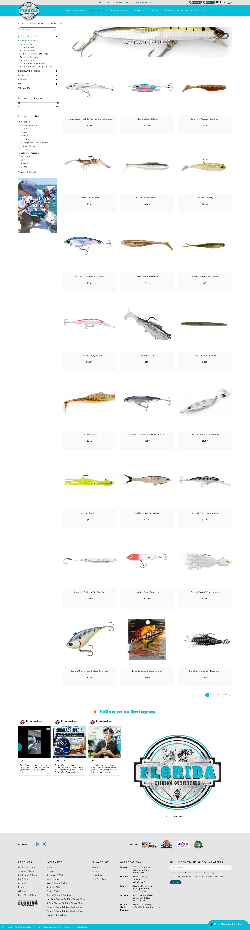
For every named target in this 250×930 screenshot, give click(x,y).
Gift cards (24, 88)
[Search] (221, 2)
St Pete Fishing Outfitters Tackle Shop (64, 903)
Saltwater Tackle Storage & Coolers (37, 66)
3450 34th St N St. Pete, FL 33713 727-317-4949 (141, 879)
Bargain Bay (182, 10)
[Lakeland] (198, 844)
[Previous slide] (18, 747)
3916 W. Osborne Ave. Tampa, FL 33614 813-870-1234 (143, 870)
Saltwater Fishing (97, 10)
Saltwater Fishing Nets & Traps (34, 54)
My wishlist (97, 875)
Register (96, 867)
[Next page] (230, 695)
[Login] (217, 3)
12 (226, 695)
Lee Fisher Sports (75, 10)
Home (20, 24)
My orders (96, 871)
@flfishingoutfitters (177, 817)
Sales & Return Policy (56, 883)
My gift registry (99, 879)
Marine (168, 10)
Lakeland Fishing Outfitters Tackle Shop (65, 899)
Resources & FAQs (55, 875)
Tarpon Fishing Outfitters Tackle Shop (64, 907)
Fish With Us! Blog (199, 10)
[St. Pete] (166, 844)
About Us (50, 867)
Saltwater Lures (54, 24)
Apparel (155, 10)
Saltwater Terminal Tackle (32, 63)
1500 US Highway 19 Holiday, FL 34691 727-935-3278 (142, 888)
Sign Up (175, 882)
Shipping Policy (53, 887)
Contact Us (51, 871)
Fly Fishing (140, 10)
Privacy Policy (53, 891)
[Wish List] (225, 2)
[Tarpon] (183, 844)
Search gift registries (56, 915)
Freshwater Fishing (120, 10)
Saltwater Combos (29, 50)
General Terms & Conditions (59, 895)
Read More (38, 213)
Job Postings (52, 879)
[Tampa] (149, 844)
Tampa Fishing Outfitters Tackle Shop (64, 911)
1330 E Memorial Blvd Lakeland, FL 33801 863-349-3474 (143, 898)
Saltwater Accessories (30, 57)
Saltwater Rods (27, 47)
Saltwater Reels (27, 44)
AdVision (67, 927)
